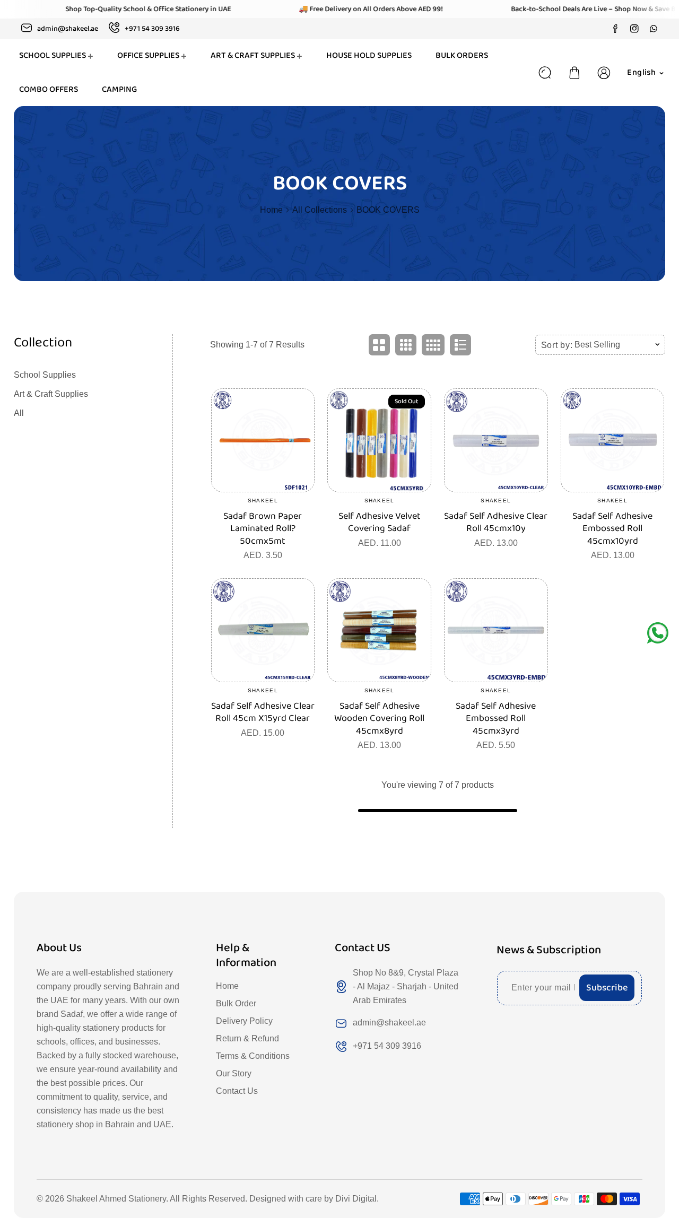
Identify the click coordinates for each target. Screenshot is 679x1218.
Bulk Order (236, 1003)
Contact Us (237, 1090)
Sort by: (557, 345)
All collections (319, 209)
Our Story (233, 1073)
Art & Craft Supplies (51, 393)
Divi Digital (356, 1198)
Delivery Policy (244, 1020)
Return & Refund (247, 1038)
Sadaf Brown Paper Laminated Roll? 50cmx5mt (262, 528)
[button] (574, 73)
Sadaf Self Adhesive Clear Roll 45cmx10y (495, 522)
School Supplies (45, 374)
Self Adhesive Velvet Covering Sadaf (379, 522)
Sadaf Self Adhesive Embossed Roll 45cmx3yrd (496, 718)
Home (271, 209)
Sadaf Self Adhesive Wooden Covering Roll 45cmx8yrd (379, 718)
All (19, 412)
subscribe (607, 987)
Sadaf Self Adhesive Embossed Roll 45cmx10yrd (612, 528)
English (641, 72)
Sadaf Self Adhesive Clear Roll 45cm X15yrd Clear (263, 712)
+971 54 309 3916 (387, 1045)
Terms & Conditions (253, 1055)
